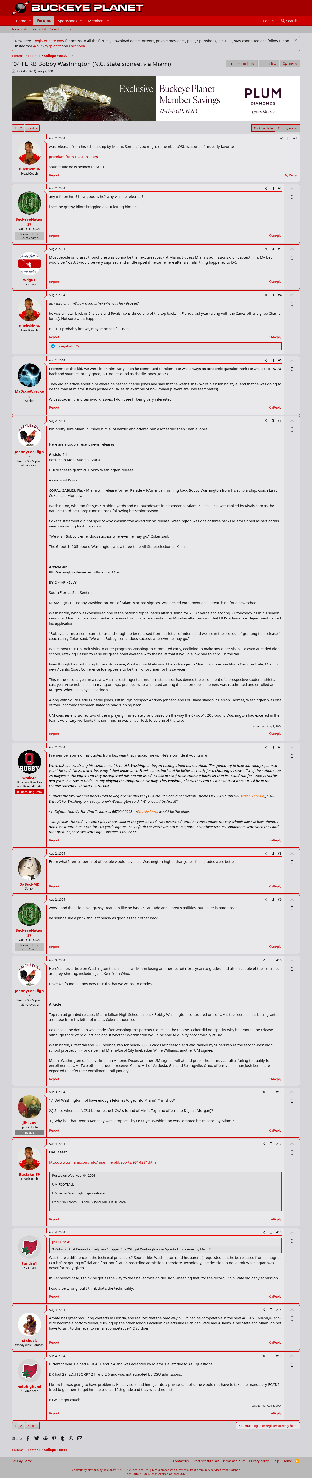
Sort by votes (287, 128)
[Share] (282, 138)
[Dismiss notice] (295, 40)
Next (30, 128)
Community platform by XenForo (110, 1470)
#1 (295, 138)
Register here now (49, 40)
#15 (279, 1356)
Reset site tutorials (205, 1461)
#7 (280, 747)
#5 (280, 360)
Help (275, 1461)
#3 (280, 249)
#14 (279, 1310)
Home (21, 20)
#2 (280, 188)
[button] (30, 20)
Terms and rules (234, 1461)
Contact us (181, 1461)
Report (54, 175)
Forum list (38, 29)
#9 (280, 899)
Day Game (24, 1461)
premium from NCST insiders (73, 156)
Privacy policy (259, 1461)
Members (96, 20)
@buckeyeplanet (47, 45)
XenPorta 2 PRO (137, 1474)
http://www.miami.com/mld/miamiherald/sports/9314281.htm (102, 1162)
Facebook (77, 45)
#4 (280, 295)
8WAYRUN (179, 1474)
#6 (280, 421)
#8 (280, 853)
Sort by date (263, 128)
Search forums (60, 29)
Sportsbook (67, 20)
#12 (279, 1144)
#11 (279, 1092)
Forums (44, 20)
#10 (279, 960)
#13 (279, 1232)
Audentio (234, 1470)
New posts (20, 29)
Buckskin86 (24, 71)
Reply (293, 175)
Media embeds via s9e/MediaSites (173, 1470)
